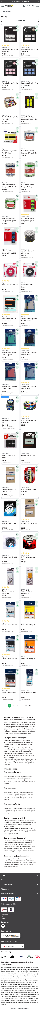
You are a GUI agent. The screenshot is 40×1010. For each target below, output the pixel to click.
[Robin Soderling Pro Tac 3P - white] (10, 34)
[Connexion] (32, 5)
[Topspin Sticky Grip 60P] (10, 542)
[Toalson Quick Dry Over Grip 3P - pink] (10, 371)
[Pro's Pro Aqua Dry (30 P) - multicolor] (29, 405)
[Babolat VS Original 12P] (29, 508)
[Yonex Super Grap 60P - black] (10, 405)
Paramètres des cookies (3, 916)
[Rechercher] (24, 5)
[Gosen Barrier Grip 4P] (10, 610)
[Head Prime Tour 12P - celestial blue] (10, 304)
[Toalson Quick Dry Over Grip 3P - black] (29, 337)
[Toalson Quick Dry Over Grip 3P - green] (10, 337)
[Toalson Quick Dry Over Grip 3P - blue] (29, 371)
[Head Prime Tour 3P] (29, 440)
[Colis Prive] (11, 909)
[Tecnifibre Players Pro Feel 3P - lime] (10, 136)
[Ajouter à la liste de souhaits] (17, 26)
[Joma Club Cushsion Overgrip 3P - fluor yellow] (29, 102)
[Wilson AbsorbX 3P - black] (29, 270)
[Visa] (4, 899)
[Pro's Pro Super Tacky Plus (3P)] (29, 474)
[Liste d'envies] (28, 6)
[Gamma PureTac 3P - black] (10, 440)
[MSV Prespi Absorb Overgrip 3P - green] (29, 204)
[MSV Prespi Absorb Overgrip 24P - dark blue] (10, 170)
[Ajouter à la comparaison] (17, 30)
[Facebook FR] (3, 926)
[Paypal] (11, 899)
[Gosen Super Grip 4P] (29, 610)
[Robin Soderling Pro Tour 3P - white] (29, 34)
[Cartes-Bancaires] (18, 899)
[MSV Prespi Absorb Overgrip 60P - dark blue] (29, 136)
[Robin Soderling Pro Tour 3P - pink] (10, 68)
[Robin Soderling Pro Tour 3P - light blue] (29, 68)
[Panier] (37, 6)
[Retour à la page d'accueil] (9, 6)
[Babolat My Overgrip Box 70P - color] (10, 102)
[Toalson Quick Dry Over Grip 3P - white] (29, 304)
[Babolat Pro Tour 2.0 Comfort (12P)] (10, 474)
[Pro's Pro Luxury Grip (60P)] (29, 542)
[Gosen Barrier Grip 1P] (29, 678)
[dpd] (4, 909)
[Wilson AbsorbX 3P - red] (10, 270)
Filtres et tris (21, 20)
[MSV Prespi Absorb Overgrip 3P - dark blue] (10, 236)
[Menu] (2, 5)
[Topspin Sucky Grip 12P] (10, 508)
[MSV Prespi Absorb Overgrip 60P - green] (10, 204)
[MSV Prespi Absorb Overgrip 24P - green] (29, 170)
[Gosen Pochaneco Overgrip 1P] (10, 576)
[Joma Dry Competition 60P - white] (29, 236)
